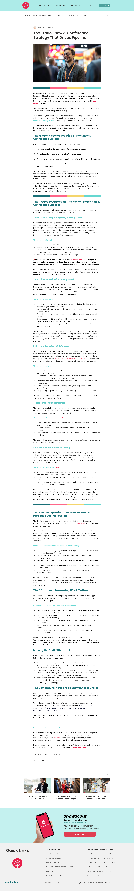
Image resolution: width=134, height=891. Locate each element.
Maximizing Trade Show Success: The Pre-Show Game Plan (96, 797)
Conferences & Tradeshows (42, 15)
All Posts (27, 15)
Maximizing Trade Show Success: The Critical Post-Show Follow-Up (36, 797)
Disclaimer (46, 883)
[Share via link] (47, 761)
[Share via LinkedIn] (43, 761)
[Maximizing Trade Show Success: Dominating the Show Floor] (67, 785)
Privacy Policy (47, 882)
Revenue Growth (60, 15)
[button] (107, 15)
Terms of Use (55, 882)
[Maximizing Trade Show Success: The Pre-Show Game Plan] (96, 785)
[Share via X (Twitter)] (38, 761)
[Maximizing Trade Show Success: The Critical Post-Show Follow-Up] (37, 785)
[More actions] (100, 28)
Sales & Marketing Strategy (77, 15)
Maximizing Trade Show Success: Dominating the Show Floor (66, 797)
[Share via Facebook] (34, 761)
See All (108, 774)
